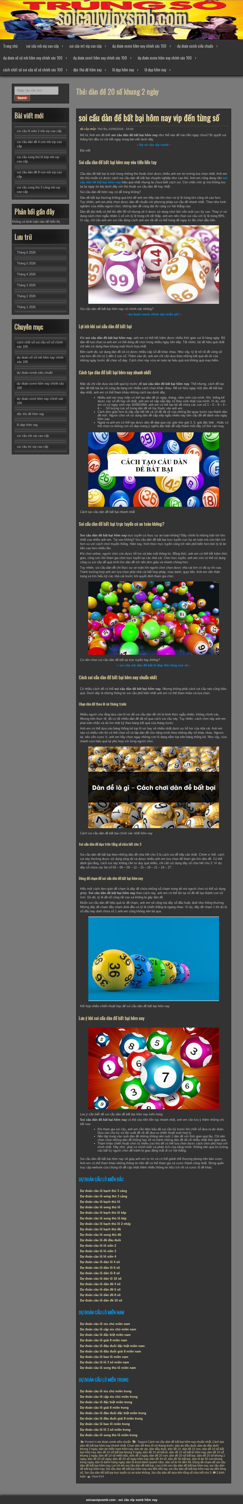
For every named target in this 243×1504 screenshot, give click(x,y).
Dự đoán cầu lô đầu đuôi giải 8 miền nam (110, 1351)
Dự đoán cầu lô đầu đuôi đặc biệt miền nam (112, 1346)
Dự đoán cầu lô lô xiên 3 (98, 1251)
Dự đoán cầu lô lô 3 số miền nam (104, 1362)
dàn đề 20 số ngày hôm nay (130, 1459)
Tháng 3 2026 (26, 285)
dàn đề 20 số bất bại (182, 1455)
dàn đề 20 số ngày (99, 1459)
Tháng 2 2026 (26, 296)
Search (22, 98)
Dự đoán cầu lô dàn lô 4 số (100, 1262)
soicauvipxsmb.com (121, 17)
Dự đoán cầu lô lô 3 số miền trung (105, 1429)
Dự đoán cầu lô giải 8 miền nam (103, 1340)
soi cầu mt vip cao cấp (85, 46)
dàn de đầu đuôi (185, 1445)
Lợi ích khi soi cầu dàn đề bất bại (133, 1465)
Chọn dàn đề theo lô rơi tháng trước (150, 1445)
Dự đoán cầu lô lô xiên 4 (98, 1256)
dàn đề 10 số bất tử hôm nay (187, 1452)
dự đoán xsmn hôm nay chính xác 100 (139, 46)
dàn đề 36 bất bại (179, 1459)
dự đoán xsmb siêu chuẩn (195, 46)
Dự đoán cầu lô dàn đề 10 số (101, 1300)
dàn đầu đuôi (157, 1449)
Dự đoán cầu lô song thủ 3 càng (103, 1196)
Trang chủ (10, 46)
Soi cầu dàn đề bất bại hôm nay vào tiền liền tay (136, 1469)
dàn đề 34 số (158, 1459)
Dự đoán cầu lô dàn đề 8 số (100, 1295)
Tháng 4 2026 (26, 274)
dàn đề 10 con (191, 1449)
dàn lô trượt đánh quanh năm (145, 1462)
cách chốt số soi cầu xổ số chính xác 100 (33, 70)
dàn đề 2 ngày (139, 1455)
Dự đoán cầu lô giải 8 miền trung (104, 1407)
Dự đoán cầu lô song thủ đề (100, 1234)
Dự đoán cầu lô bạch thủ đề (100, 1229)
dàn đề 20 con (158, 1455)
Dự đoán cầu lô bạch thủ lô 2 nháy (105, 1224)
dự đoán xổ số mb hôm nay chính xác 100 (32, 58)
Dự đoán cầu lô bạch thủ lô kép (103, 1212)
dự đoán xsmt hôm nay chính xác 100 (100, 58)
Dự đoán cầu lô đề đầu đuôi (100, 1240)
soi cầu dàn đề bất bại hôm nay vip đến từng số (149, 117)
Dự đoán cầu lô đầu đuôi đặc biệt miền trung (113, 1413)
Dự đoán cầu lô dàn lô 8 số (100, 1273)
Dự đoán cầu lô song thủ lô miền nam (108, 1368)
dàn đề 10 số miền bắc (113, 1455)
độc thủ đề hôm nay (87, 70)
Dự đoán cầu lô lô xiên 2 (98, 1245)
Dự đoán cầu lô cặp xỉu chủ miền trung (109, 1396)
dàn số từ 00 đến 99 (178, 1462)
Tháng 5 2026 (26, 263)
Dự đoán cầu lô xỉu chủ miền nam (105, 1324)
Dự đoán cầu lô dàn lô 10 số (101, 1278)
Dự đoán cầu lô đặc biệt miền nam (105, 1335)
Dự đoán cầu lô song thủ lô (100, 1207)
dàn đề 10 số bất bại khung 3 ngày (119, 1452)
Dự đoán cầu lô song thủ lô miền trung (108, 1435)
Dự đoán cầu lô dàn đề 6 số (100, 1289)
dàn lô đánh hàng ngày (110, 1462)
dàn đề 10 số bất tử (155, 1452)
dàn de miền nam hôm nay (116, 1449)
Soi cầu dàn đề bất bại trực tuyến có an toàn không (117, 1472)
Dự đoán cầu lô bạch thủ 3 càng (103, 1191)
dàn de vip (141, 1449)
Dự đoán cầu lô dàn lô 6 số (100, 1267)
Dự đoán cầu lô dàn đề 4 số (100, 1284)
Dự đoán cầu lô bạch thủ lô (100, 1202)
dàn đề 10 (174, 1449)
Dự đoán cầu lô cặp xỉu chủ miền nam (108, 1329)
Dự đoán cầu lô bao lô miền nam (104, 1357)
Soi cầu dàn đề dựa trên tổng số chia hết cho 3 (181, 1472)
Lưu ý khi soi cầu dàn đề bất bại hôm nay (181, 1465)
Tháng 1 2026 (26, 307)
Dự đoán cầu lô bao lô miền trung (105, 1424)
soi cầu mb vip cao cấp (42, 46)
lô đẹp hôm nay (123, 70)
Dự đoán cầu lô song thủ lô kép (103, 1218)
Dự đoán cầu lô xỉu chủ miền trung (105, 1391)
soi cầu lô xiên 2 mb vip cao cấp (39, 131)
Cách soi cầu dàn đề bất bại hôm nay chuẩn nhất (179, 1442)
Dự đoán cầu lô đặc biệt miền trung (106, 1402)
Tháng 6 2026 (26, 252)
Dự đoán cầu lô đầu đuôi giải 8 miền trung (111, 1418)
